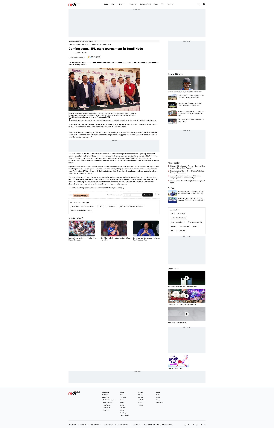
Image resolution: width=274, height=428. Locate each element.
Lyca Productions (177, 222)
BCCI (195, 226)
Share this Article (77, 57)
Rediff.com (152, 424)
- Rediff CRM (106, 407)
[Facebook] (193, 425)
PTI (172, 214)
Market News (142, 400)
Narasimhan (184, 226)
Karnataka (181, 231)
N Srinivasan (111, 206)
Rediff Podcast (124, 415)
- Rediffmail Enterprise (108, 400)
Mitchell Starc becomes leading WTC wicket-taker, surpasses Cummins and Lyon (186, 177)
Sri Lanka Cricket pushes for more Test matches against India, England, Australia (187, 167)
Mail (113, 4)
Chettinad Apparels (195, 222)
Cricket (76, 44)
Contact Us (136, 424)
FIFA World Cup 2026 (175, 368)
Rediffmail (105, 395)
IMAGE (173, 226)
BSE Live (140, 395)
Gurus (156, 4)
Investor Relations (123, 424)
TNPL (101, 206)
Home (106, 4)
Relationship (159, 402)
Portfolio (140, 405)
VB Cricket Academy (178, 218)
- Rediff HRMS (106, 405)
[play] (187, 278)
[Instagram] (197, 425)
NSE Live (140, 397)
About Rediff (72, 424)
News (121, 4)
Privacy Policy (95, 424)
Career (158, 400)
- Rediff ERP (105, 410)
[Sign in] (204, 4)
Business (123, 397)
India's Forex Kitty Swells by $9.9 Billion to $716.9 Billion (187, 182)
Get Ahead (123, 407)
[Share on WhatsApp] (185, 425)
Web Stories (173, 269)
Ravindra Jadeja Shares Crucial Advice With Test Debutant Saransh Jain (187, 172)
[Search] (198, 4)
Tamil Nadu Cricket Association (82, 206)
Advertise (83, 424)
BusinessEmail (145, 4)
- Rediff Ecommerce (108, 402)
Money (132, 4)
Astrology (123, 413)
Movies (122, 400)
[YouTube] (201, 425)
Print (158, 194)
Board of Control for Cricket (81, 211)
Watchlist (141, 402)
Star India (181, 214)
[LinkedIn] (205, 425)
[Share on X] (189, 425)
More (169, 4)
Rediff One (105, 397)
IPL (172, 231)
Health (158, 395)
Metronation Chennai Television (131, 206)
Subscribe (147, 195)
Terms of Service (108, 424)
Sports (122, 402)
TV (162, 4)
